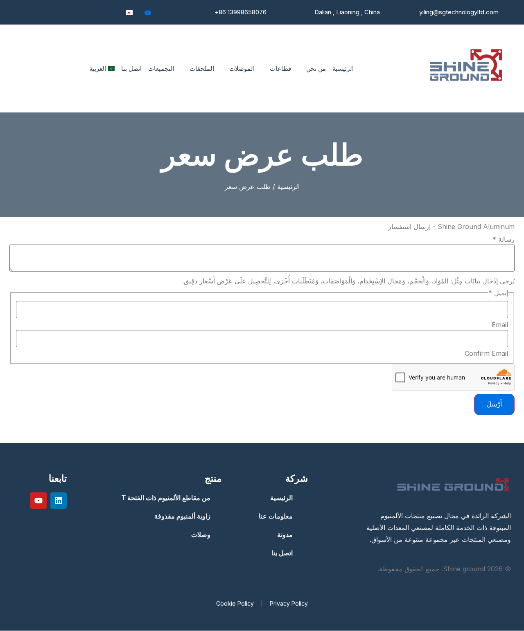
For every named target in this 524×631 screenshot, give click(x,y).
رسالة (503, 239)
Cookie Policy (235, 603)
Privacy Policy (289, 603)
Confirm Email (486, 353)
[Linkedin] (58, 500)
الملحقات (202, 68)
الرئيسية (343, 68)
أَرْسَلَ (494, 404)
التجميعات (161, 68)
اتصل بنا (131, 68)
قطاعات (280, 68)
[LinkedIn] (166, 12)
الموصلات (242, 68)
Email (500, 324)
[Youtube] (148, 12)
